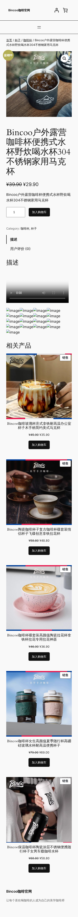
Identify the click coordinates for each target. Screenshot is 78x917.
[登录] (56, 10)
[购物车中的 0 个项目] (65, 10)
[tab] (39, 239)
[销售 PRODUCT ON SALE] (39, 386)
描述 (13, 239)
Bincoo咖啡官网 (19, 10)
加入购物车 (39, 212)
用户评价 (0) (20, 249)
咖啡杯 (27, 40)
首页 (9, 40)
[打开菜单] (39, 27)
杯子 (18, 40)
